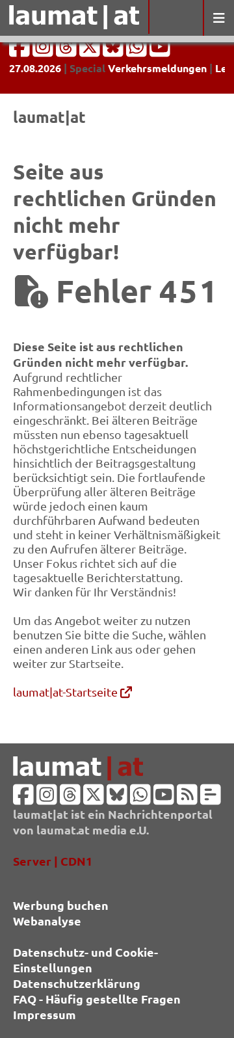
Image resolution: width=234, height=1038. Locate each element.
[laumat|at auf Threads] (67, 50)
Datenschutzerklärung (76, 983)
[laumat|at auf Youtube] (160, 50)
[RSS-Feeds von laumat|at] (187, 798)
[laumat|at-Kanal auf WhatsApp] (138, 50)
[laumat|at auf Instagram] (44, 50)
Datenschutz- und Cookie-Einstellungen (85, 959)
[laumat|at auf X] (91, 50)
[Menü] (218, 18)
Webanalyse (47, 920)
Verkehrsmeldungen (157, 68)
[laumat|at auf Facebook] (20, 50)
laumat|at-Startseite (66, 692)
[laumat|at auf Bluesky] (114, 50)
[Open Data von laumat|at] (210, 798)
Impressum (44, 1014)
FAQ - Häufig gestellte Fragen (97, 998)
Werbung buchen (61, 905)
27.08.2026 (35, 68)
